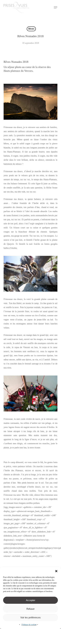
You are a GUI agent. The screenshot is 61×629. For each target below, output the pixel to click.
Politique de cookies (29, 625)
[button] (56, 571)
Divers (31, 29)
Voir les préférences (30, 617)
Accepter (30, 600)
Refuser (30, 609)
